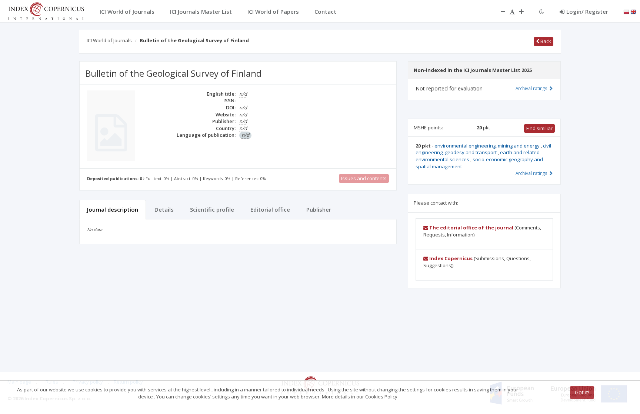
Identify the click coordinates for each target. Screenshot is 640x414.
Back (545, 41)
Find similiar (539, 128)
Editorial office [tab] (270, 209)
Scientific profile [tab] (212, 209)
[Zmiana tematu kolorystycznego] (541, 11)
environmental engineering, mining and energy (487, 145)
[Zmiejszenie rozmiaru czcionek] (499, 11)
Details (164, 209)
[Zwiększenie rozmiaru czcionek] (525, 11)
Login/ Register (587, 11)
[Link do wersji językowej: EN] (633, 11)
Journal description (112, 209)
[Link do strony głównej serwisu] (46, 10)
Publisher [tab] (318, 209)
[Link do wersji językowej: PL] (626, 11)
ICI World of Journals (109, 40)
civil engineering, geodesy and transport (483, 149)
